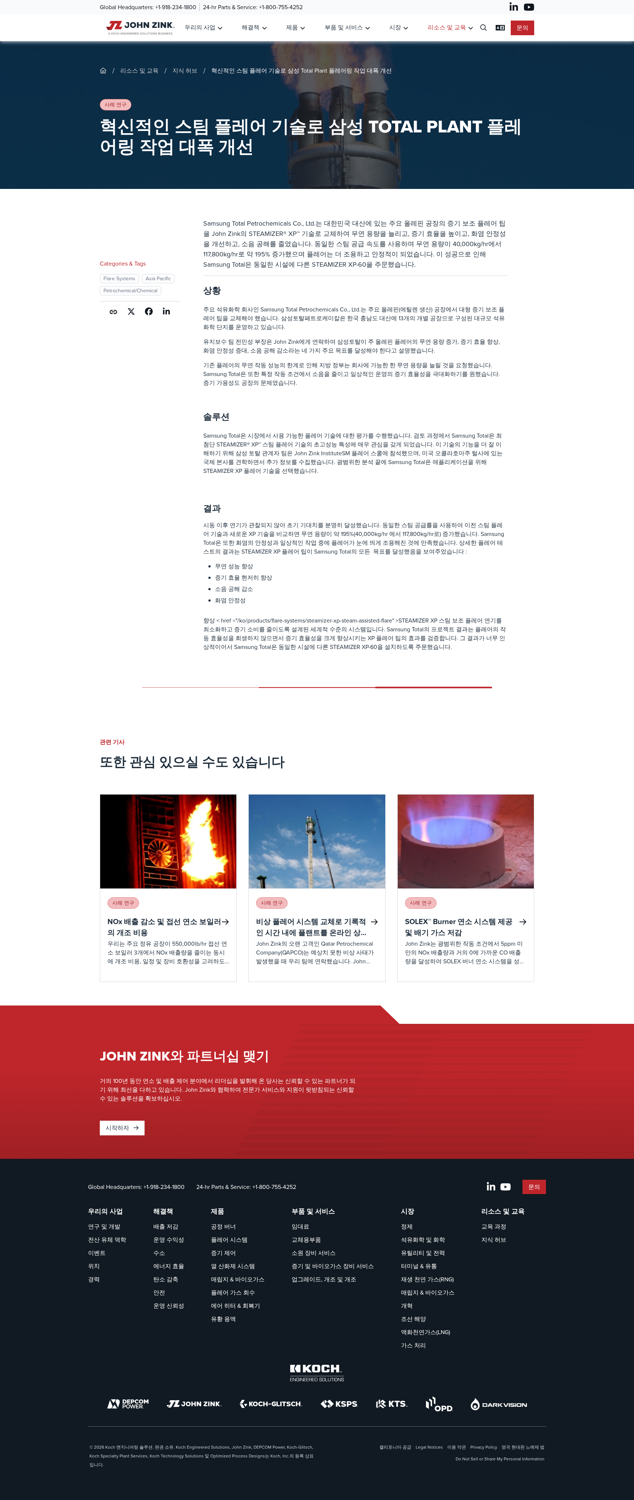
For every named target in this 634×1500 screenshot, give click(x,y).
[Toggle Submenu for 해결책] (264, 28)
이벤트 (97, 1253)
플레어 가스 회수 (233, 1292)
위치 (94, 1266)
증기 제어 (223, 1253)
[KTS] (392, 1404)
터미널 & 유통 (419, 1266)
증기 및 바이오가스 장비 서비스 (333, 1266)
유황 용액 (223, 1319)
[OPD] (439, 1404)
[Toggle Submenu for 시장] (405, 28)
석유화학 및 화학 (423, 1240)
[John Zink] (194, 1404)
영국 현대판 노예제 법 (523, 1447)
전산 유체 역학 (107, 1240)
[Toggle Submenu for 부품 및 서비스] (367, 28)
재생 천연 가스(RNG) (427, 1279)
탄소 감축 (165, 1279)
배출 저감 (165, 1226)
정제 (407, 1226)
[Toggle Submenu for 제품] (302, 28)
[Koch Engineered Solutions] (317, 1373)
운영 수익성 (168, 1240)
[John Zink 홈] (139, 27)
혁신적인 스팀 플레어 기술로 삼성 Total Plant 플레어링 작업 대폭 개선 (301, 70)
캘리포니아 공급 (395, 1447)
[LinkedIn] (514, 7)
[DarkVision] (499, 1404)
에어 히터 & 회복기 (235, 1306)
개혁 (407, 1306)
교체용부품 (306, 1240)
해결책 (250, 27)
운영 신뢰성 (168, 1306)
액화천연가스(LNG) (425, 1332)
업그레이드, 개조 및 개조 (324, 1279)
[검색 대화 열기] (483, 28)
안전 (159, 1292)
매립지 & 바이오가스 (238, 1279)
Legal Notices (429, 1447)
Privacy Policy (483, 1447)
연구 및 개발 (104, 1226)
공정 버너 (223, 1226)
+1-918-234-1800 (175, 7)
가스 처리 (413, 1345)
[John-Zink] (103, 70)
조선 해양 (413, 1319)
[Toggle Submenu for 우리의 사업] (220, 28)
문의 (522, 27)
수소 (159, 1253)
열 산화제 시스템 (233, 1266)
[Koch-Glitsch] (271, 1403)
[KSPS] (339, 1404)
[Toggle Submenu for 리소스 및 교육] (470, 28)
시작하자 (118, 1128)
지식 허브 (184, 70)
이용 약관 (456, 1447)
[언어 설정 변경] (500, 28)
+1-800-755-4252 (281, 7)
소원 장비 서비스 (314, 1253)
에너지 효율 (168, 1266)
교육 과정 (493, 1226)
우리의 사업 (200, 27)
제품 (292, 27)
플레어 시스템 (229, 1240)
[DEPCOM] (128, 1404)
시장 (395, 27)
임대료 (300, 1226)
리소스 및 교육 (447, 27)
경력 (94, 1279)
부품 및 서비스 (344, 27)
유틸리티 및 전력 (423, 1253)
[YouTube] (529, 7)
